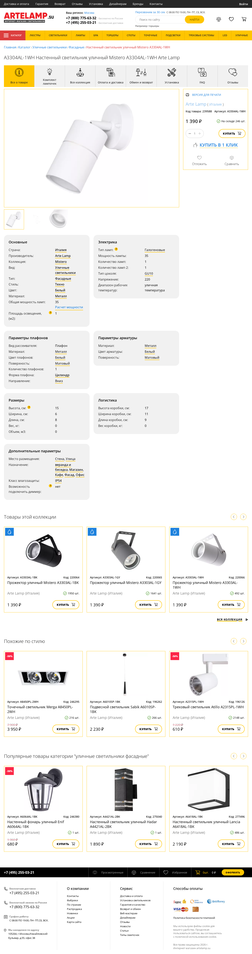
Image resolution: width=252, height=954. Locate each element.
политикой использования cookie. (196, 936)
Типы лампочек (129, 935)
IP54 (58, 480)
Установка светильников (135, 900)
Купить (229, 133)
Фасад (69, 475)
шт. (206, 872)
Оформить (233, 872)
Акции (71, 917)
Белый (60, 290)
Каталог (16, 35)
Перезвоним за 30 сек (150, 12)
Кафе (59, 475)
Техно (59, 284)
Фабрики (72, 900)
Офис (80, 475)
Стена (59, 459)
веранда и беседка (63, 467)
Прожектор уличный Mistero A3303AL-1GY (125, 582)
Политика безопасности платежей (194, 918)
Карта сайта (74, 922)
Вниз (59, 381)
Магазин (76, 469)
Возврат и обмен (130, 909)
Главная (10, 47)
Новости (125, 926)
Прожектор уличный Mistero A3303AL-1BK (43, 582)
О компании (78, 888)
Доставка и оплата (16, 4)
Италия (61, 250)
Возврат (60, 4)
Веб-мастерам (128, 913)
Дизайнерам (117, 4)
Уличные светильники (49, 47)
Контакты (156, 4)
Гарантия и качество (132, 904)
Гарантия (41, 4)
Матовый (62, 363)
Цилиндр (62, 375)
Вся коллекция (229, 619)
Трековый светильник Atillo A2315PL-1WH (208, 707)
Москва (89, 13)
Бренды (138, 4)
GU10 (149, 273)
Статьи (124, 930)
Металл (61, 296)
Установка (96, 4)
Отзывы (77, 4)
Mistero (61, 262)
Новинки (72, 913)
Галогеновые (155, 250)
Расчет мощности (69, 307)
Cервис (126, 888)
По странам (74, 904)
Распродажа (74, 909)
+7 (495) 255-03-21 (94, 22)
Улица (70, 459)
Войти (243, 4)
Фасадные (76, 47)
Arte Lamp (63, 256)
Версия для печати (206, 95)
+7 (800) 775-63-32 (94, 18)
